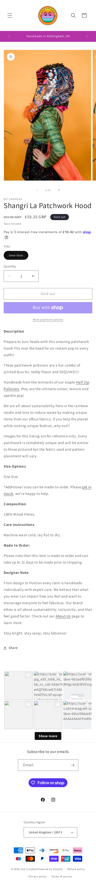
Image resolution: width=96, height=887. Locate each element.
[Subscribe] (72, 765)
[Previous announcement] (9, 36)
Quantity (10, 266)
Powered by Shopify (50, 869)
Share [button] (13, 647)
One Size (18, 256)
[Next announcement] (86, 36)
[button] (9, 15)
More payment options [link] (48, 319)
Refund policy (76, 869)
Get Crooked (29, 869)
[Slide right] (58, 189)
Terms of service (61, 876)
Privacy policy (38, 876)
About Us (63, 616)
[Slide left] (37, 189)
